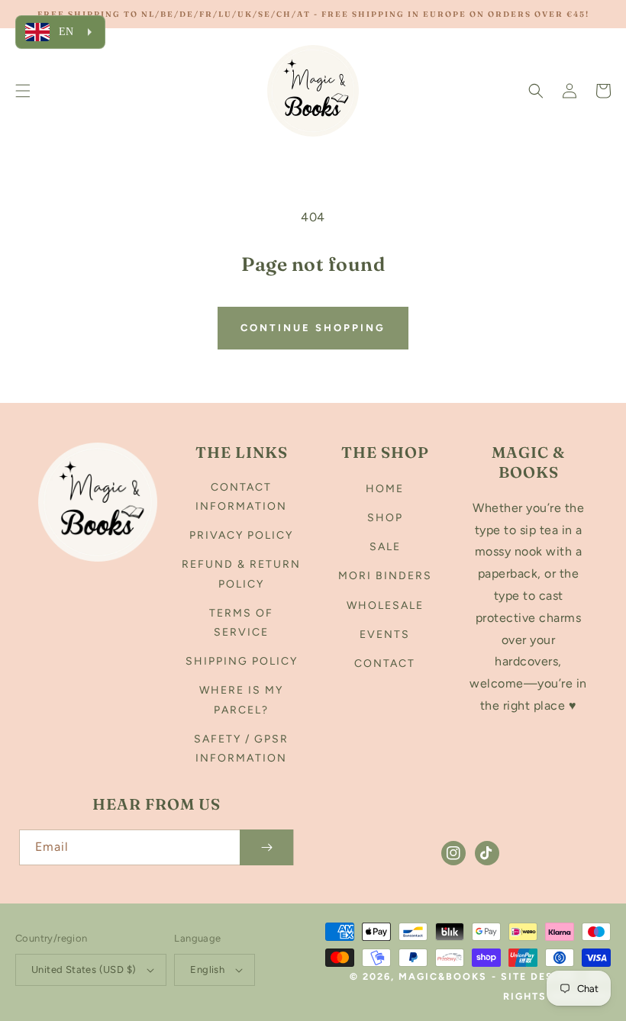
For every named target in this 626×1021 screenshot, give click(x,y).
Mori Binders (385, 575)
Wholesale (385, 605)
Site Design (538, 976)
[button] (23, 91)
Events (385, 634)
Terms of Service (241, 623)
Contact (384, 663)
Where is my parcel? (241, 700)
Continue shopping (313, 327)
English (207, 969)
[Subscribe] (266, 847)
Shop (385, 517)
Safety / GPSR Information (241, 749)
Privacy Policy (241, 535)
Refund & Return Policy (241, 574)
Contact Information (241, 497)
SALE (385, 546)
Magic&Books (443, 976)
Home (385, 488)
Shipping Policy (242, 661)
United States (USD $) (83, 969)
